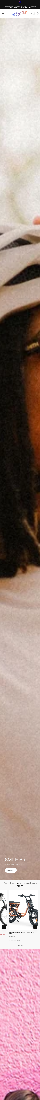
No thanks (20, 1094)
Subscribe (32, 1088)
